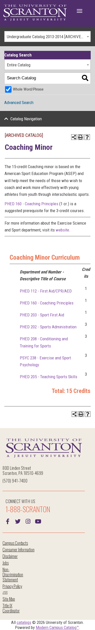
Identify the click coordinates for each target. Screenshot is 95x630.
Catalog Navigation (26, 118)
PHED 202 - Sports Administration (48, 326)
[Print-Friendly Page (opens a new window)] (80, 137)
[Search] (85, 78)
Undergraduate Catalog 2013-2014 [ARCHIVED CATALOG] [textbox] (48, 36)
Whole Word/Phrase (28, 89)
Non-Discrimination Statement (13, 574)
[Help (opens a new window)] (87, 137)
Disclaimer (10, 556)
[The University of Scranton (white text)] (35, 13)
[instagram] (28, 521)
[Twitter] (18, 521)
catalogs (24, 622)
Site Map (9, 599)
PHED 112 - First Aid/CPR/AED (46, 291)
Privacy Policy (12, 586)
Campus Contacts (15, 543)
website (62, 229)
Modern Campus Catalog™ (57, 627)
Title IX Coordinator (11, 608)
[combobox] (47, 36)
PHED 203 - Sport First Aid (42, 314)
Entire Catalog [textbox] (18, 64)
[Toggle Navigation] (79, 11)
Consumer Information (18, 549)
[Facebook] (8, 521)
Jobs (6, 563)
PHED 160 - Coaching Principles (31, 203)
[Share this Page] (74, 137)
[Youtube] (38, 521)
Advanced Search (18, 102)
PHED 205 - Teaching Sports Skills (48, 376)
